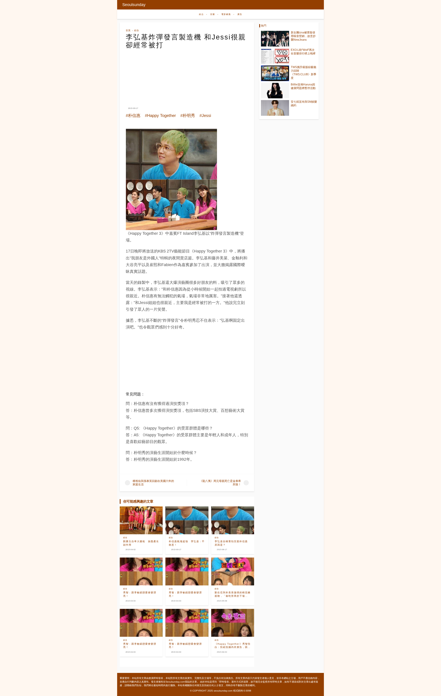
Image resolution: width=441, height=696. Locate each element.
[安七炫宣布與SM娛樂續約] (275, 108)
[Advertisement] (187, 75)
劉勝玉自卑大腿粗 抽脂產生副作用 (141, 543)
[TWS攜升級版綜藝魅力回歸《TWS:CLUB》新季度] (275, 73)
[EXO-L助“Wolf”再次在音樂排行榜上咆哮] (275, 56)
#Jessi (205, 115)
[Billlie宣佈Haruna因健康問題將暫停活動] (275, 91)
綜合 (201, 14)
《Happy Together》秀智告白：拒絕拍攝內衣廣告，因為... (233, 645)
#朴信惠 (133, 115)
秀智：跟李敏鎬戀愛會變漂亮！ (139, 594)
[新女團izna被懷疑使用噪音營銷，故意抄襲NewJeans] (275, 39)
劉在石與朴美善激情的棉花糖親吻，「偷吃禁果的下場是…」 (232, 594)
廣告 (239, 14)
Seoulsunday (134, 4)
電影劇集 (226, 14)
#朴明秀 (187, 115)
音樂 (212, 14)
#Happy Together (160, 115)
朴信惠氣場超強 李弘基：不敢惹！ (187, 543)
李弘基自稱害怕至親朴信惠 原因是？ (231, 543)
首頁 (128, 30)
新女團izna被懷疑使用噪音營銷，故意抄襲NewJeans (303, 36)
